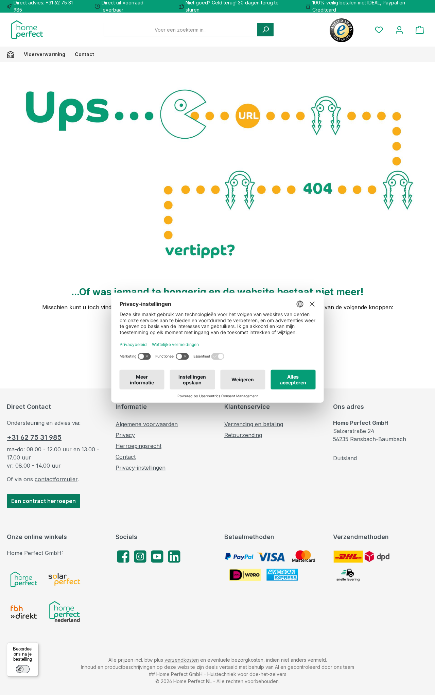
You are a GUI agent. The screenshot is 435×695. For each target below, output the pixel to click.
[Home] (13, 54)
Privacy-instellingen (141, 467)
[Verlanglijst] (378, 30)
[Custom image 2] (65, 579)
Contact (126, 456)
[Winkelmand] (419, 30)
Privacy (125, 435)
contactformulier (56, 479)
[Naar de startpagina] (27, 29)
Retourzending (243, 435)
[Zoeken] (265, 29)
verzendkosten (181, 660)
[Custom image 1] (24, 579)
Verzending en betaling (253, 424)
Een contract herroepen (43, 501)
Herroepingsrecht (138, 445)
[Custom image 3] (24, 612)
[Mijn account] (399, 30)
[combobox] (181, 29)
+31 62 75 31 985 (34, 437)
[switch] (23, 669)
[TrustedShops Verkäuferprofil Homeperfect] (341, 29)
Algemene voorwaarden (147, 424)
